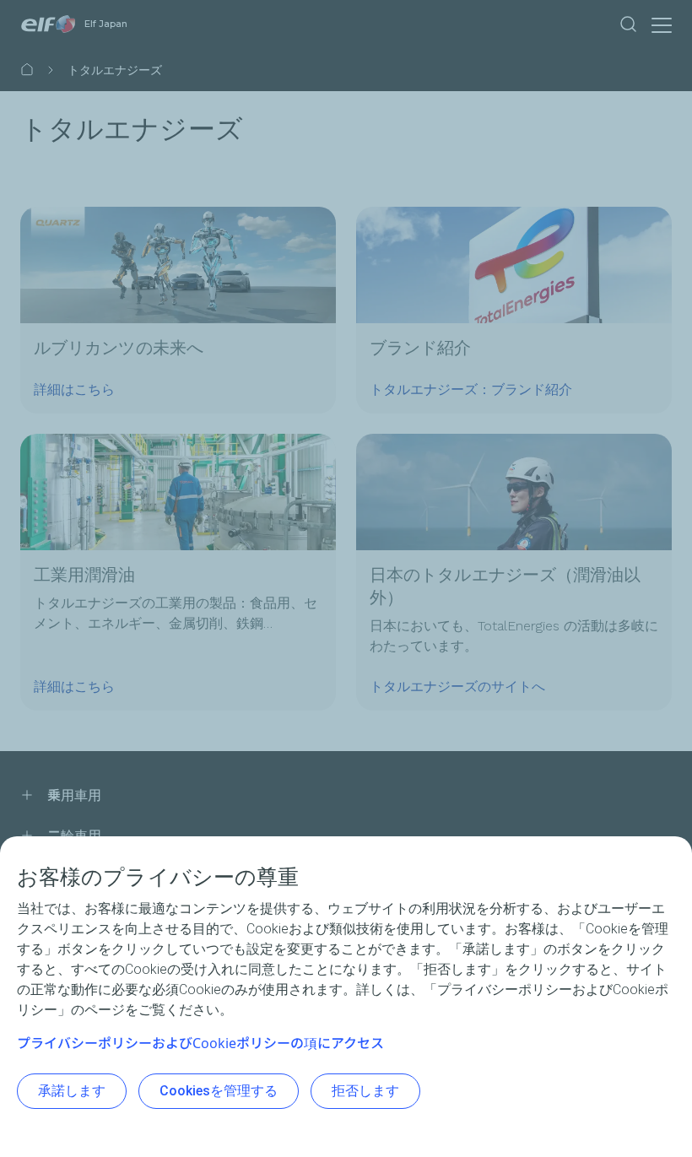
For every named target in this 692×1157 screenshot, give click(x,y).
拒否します (365, 1091)
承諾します (71, 1091)
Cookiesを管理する (218, 1091)
